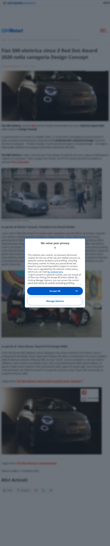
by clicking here (55, 271)
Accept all (55, 291)
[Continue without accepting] (55, 248)
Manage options (55, 301)
